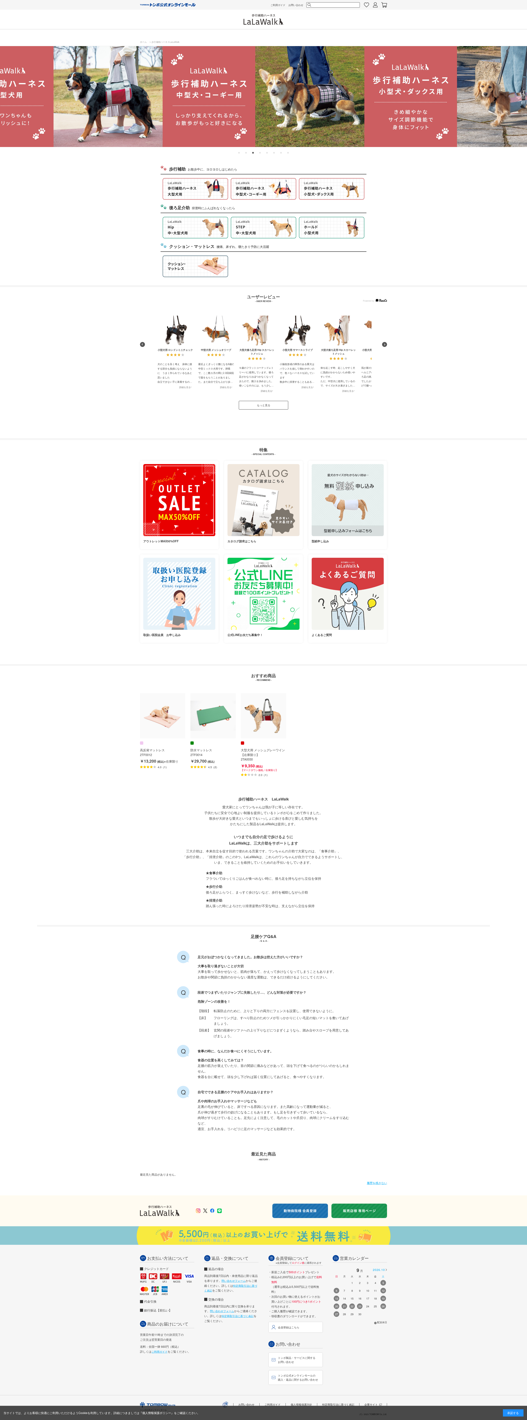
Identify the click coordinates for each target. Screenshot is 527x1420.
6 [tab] (274, 149)
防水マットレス (201, 750)
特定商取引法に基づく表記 (238, 1316)
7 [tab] (281, 149)
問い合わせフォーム (234, 1281)
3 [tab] (253, 149)
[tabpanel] (263, 96)
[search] (309, 5)
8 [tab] (288, 149)
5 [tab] (267, 149)
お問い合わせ (295, 5)
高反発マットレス (152, 750)
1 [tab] (239, 149)
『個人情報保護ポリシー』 (156, 1413)
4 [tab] (260, 149)
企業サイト (371, 1404)
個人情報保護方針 (301, 1404)
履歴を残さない (377, 1183)
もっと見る (263, 405)
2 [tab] (246, 149)
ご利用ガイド (277, 5)
